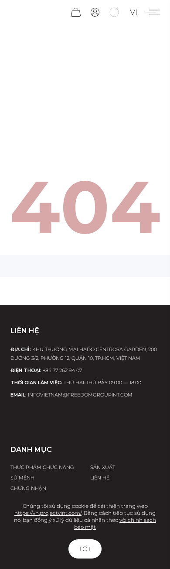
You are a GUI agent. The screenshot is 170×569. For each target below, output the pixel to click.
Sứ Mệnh (22, 478)
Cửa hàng (90, 123)
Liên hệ (99, 478)
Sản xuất (102, 467)
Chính (32, 123)
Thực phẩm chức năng (42, 467)
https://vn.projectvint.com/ (48, 513)
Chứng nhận (28, 488)
